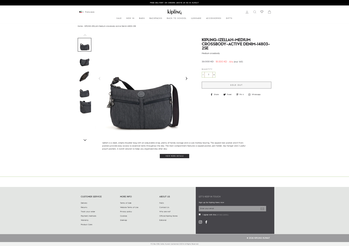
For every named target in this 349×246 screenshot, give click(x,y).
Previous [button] (99, 77)
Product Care (86, 224)
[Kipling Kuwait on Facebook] (206, 222)
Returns (84, 207)
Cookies (123, 216)
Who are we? (165, 211)
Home (80, 26)
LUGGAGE (196, 18)
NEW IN (130, 18)
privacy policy (222, 214)
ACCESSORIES (213, 18)
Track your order (88, 211)
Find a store (89, 12)
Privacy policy (126, 211)
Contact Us (164, 207)
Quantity (207, 69)
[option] (174, 2)
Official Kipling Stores (168, 216)
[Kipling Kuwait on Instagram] (200, 222)
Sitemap (123, 220)
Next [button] (186, 77)
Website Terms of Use (129, 207)
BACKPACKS (156, 18)
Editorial (162, 220)
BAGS (142, 18)
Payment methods (88, 216)
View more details (175, 156)
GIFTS (229, 18)
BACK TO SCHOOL (176, 18)
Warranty (85, 220)
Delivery (84, 203)
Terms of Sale (125, 203)
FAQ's (161, 203)
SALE (119, 18)
